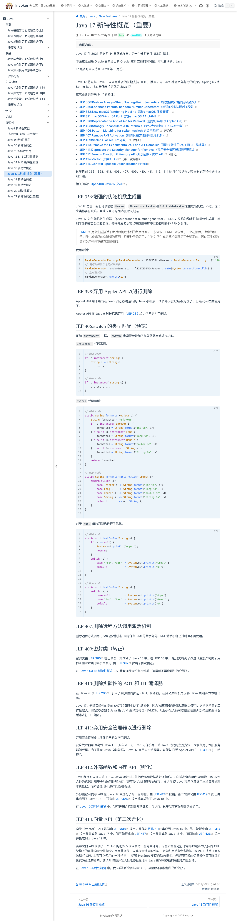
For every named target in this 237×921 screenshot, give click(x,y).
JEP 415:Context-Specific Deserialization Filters (114, 164)
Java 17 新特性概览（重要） (25, 173)
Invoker (84, 35)
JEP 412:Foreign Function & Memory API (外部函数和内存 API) (123, 154)
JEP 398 (204, 750)
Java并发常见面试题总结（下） (27, 99)
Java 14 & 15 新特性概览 (22, 162)
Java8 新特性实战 (18, 128)
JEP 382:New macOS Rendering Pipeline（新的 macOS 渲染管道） (126, 111)
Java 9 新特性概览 (18, 139)
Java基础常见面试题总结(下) (25, 41)
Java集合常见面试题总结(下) (25, 64)
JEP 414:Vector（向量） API (100, 159)
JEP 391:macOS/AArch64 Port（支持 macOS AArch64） (120, 116)
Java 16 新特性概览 (19, 168)
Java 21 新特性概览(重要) (23, 196)
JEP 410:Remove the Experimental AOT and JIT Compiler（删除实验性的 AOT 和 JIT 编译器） (144, 145)
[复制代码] (215, 260)
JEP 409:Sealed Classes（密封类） (105, 140)
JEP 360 (96, 658)
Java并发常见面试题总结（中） (27, 93)
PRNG (84, 232)
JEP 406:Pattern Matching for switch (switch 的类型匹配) (120, 130)
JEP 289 (134, 313)
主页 (35, 5)
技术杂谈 (182, 5)
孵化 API (155, 829)
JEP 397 (124, 663)
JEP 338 (121, 829)
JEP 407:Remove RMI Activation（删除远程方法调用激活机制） (123, 135)
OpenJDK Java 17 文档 (108, 184)
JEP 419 (203, 794)
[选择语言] (192, 6)
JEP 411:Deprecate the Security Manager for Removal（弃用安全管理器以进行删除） (139, 149)
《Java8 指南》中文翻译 (22, 134)
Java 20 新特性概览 (19, 190)
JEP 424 (123, 799)
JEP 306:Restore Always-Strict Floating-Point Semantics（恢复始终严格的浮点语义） (140, 102)
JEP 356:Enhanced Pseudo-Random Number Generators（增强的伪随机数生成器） (138, 107)
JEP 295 (102, 693)
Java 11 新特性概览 (19, 151)
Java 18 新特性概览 (19, 179)
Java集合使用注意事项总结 (24, 70)
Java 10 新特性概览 (19, 145)
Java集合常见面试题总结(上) (25, 59)
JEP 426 (206, 834)
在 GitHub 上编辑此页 (93, 884)
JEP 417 (142, 834)
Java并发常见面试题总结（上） (27, 87)
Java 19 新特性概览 (19, 185)
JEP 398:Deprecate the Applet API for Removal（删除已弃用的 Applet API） (133, 121)
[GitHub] (201, 6)
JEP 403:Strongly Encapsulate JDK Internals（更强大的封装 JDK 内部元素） (133, 126)
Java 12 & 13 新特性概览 (22, 156)
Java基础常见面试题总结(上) (25, 30)
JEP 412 (161, 794)
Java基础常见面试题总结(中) (25, 36)
